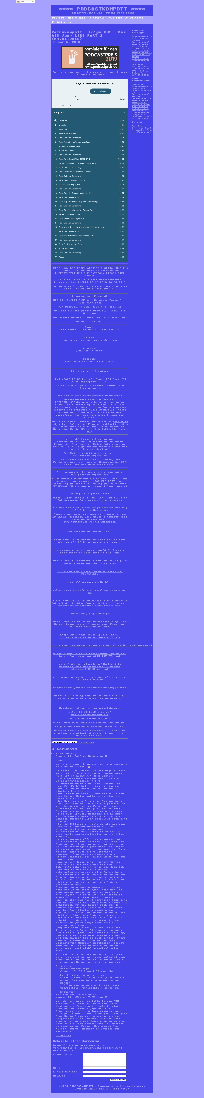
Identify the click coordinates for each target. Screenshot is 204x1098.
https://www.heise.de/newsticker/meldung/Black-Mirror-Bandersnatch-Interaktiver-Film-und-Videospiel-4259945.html (91, 624)
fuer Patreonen (90, 303)
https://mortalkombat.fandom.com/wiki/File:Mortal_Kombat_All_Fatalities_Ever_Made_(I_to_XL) (125, 645)
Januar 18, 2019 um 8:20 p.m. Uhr (87, 971)
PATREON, (62, 402)
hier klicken (112, 500)
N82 (55, 300)
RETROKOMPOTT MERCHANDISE (94, 289)
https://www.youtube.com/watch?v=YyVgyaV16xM (89, 688)
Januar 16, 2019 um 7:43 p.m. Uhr (83, 997)
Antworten (63, 966)
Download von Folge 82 (90, 296)
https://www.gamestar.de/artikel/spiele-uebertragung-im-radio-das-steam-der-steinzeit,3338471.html (90, 666)
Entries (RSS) (86, 1089)
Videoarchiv (118, 18)
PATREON (97, 273)
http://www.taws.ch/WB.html (90, 582)
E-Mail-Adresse (65, 1072)
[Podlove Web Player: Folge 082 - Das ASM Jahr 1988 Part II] (90, 170)
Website (59, 1076)
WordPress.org (141, 132)
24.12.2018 (79, 282)
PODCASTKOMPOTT (102, 9)
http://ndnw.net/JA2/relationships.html (88, 839)
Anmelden (138, 126)
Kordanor (62, 754)
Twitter (106, 460)
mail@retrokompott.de (90, 456)
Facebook (60, 462)
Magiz (135, 84)
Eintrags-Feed (141, 128)
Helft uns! (76, 18)
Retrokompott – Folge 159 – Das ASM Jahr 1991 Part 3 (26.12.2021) (142, 104)
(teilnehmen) (90, 388)
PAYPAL (90, 276)
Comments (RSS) (117, 1089)
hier (111, 402)
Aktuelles (86, 742)
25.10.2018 (98, 282)
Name (56, 1068)
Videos (119, 405)
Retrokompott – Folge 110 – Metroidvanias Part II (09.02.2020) (142, 90)
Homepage (106, 462)
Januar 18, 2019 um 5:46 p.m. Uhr (83, 756)
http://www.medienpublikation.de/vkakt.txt (90, 726)
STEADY (111, 273)
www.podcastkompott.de (89, 475)
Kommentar (62, 1054)
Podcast (58, 18)
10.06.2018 (116, 282)
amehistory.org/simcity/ (89, 614)
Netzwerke (97, 18)
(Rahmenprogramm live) (90, 382)
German (23, 1)
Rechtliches (61, 22)
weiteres (136, 18)
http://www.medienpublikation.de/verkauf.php (89, 722)
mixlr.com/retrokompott (89, 714)
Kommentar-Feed (142, 130)
